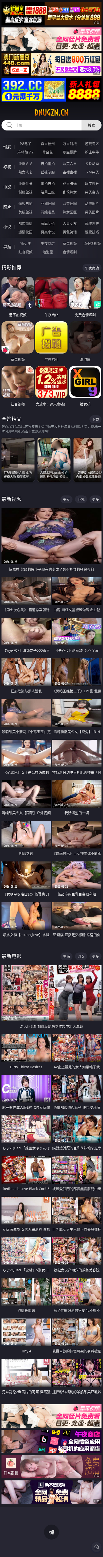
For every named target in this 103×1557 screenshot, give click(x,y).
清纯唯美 (48, 212)
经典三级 (48, 192)
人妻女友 (70, 223)
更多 (95, 499)
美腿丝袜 (25, 212)
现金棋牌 (70, 152)
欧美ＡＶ (70, 163)
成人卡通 (70, 183)
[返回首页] (97, 1547)
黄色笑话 (70, 232)
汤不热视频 (92, 243)
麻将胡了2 (26, 152)
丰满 (66, 956)
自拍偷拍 (48, 163)
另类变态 (92, 192)
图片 (7, 207)
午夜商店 (48, 243)
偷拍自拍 (48, 183)
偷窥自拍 (25, 203)
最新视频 (12, 499)
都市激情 (25, 223)
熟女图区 (70, 212)
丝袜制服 (48, 172)
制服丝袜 (25, 192)
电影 (7, 187)
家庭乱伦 (48, 223)
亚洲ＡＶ (25, 163)
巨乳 (81, 499)
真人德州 (48, 143)
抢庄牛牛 (92, 152)
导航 (7, 247)
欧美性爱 (92, 183)
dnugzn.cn (51, 113)
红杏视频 (25, 251)
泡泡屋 (47, 251)
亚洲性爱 (25, 183)
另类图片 (92, 212)
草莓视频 (70, 243)
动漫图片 (92, 203)
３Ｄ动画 (92, 163)
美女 (66, 499)
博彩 (7, 147)
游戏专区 (92, 143)
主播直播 (70, 172)
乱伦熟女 (70, 192)
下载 (95, 419)
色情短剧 (70, 251)
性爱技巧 (92, 232)
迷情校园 (25, 232)
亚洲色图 (48, 203)
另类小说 (48, 232)
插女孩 (25, 243)
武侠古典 (92, 223)
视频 (7, 167)
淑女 (81, 956)
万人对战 (70, 143)
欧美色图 (70, 203)
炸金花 (47, 152)
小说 (7, 227)
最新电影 (12, 956)
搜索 (91, 125)
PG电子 (25, 143)
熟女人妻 (25, 172)
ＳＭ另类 (92, 172)
